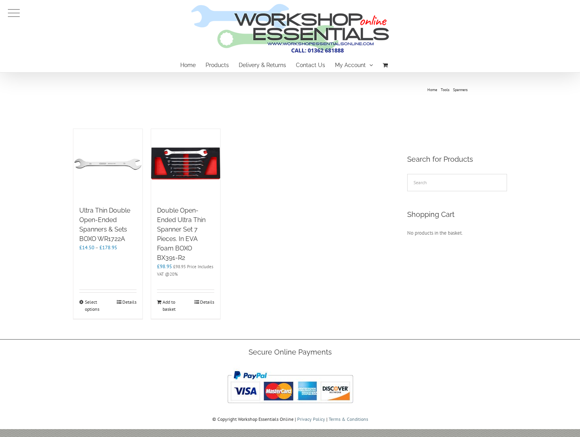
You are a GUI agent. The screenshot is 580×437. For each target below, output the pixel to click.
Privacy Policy (311, 419)
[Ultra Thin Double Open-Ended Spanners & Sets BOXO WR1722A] (107, 163)
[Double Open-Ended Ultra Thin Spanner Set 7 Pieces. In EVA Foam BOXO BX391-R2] (185, 163)
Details (129, 302)
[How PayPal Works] (290, 369)
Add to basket (169, 305)
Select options (92, 305)
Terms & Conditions (348, 419)
